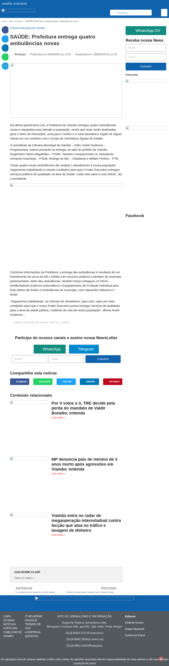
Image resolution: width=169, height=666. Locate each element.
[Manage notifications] (161, 658)
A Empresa (32, 632)
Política (54, 322)
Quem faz (31, 636)
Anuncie (31, 620)
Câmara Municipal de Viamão (31, 322)
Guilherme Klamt (135, 635)
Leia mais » (58, 417)
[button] (164, 12)
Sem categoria (16, 21)
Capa (4, 21)
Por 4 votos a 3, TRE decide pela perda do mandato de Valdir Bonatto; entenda (83, 408)
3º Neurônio (33, 616)
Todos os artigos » (24, 578)
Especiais (10, 628)
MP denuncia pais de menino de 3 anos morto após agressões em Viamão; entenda (84, 464)
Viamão (65, 322)
